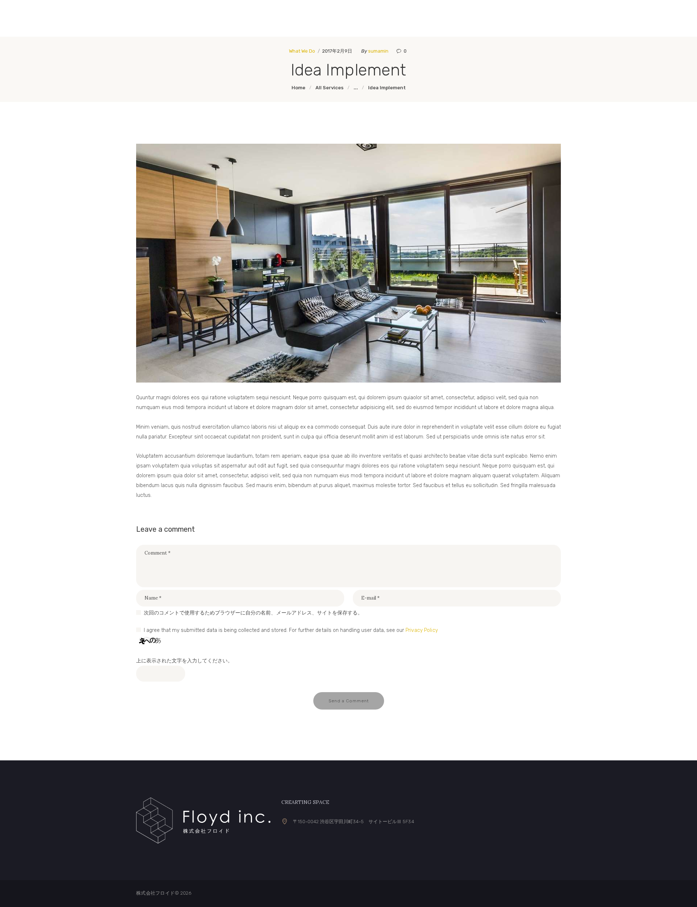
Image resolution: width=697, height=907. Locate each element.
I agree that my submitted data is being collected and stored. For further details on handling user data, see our (291, 630)
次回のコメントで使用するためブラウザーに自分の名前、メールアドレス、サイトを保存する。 (253, 613)
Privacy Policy (421, 630)
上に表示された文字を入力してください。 (184, 661)
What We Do (302, 51)
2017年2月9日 (337, 51)
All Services (329, 87)
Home (298, 87)
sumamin (379, 51)
